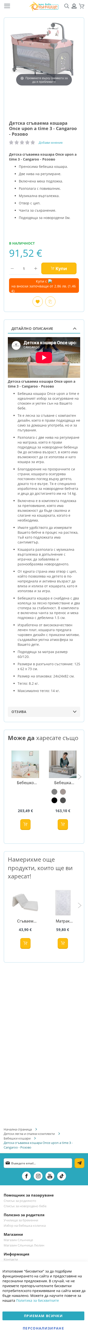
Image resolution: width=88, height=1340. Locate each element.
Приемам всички (43, 1315)
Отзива (18, 711)
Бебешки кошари (17, 1138)
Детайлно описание (32, 328)
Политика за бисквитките (37, 1300)
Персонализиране (43, 1328)
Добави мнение (51, 142)
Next (79, 776)
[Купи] (25, 824)
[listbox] (62, 796)
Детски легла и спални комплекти (29, 1133)
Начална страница (18, 1129)
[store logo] (43, 6)
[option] (54, 792)
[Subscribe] (79, 1163)
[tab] (44, 328)
